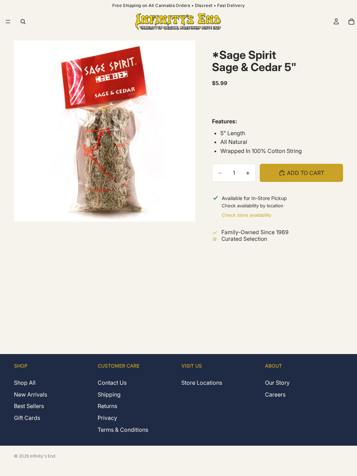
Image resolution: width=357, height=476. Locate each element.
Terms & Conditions (123, 429)
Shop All (25, 382)
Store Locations (201, 382)
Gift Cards (27, 417)
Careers (275, 394)
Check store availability (246, 215)
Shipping (109, 394)
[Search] (23, 21)
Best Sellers (29, 406)
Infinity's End (42, 456)
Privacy (107, 417)
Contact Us (112, 382)
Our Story (277, 382)
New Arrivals (30, 394)
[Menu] (8, 22)
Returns (107, 406)
